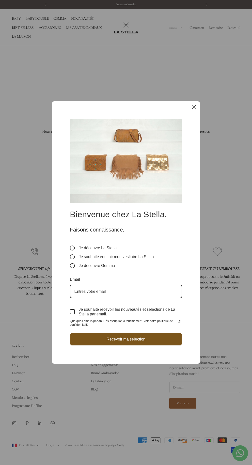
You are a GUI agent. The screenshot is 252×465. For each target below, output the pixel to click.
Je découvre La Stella (98, 248)
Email (75, 279)
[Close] (194, 107)
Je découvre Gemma (97, 266)
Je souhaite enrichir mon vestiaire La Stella (116, 257)
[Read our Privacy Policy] (179, 322)
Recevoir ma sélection (126, 339)
